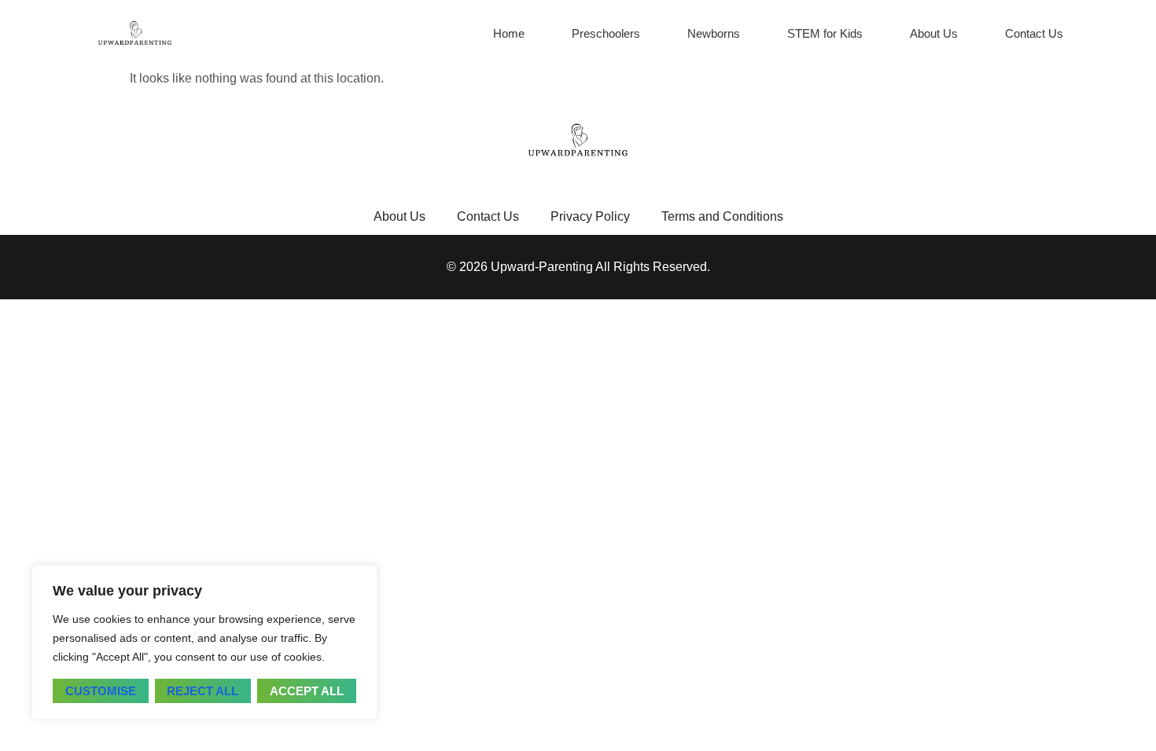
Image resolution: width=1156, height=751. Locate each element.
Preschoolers (606, 33)
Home (509, 33)
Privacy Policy (590, 216)
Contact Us (1034, 33)
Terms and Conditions (722, 216)
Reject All (202, 691)
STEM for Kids (825, 33)
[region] (204, 642)
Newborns (713, 33)
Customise (100, 691)
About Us (934, 33)
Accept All (307, 691)
